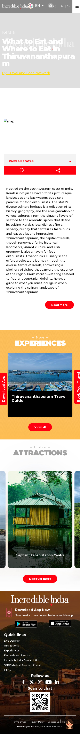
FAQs (7, 670)
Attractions (11, 645)
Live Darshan (12, 640)
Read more (59, 304)
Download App (4, 389)
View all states (21, 161)
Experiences (11, 650)
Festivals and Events (17, 655)
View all (40, 427)
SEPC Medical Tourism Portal (22, 665)
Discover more (40, 578)
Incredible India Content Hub (22, 660)
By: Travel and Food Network (26, 73)
